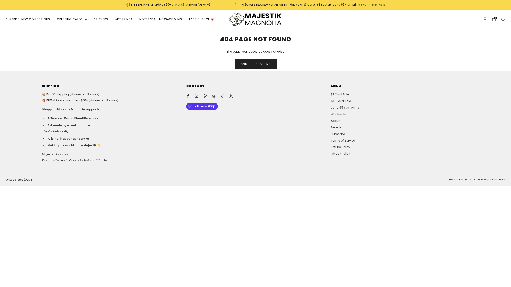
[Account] (485, 19)
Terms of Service (343, 141)
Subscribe (338, 134)
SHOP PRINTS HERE (373, 5)
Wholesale (338, 114)
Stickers (101, 19)
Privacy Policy (340, 154)
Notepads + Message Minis (160, 19)
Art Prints (123, 19)
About (335, 121)
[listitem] (168, 5)
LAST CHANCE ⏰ (201, 19)
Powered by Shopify (460, 179)
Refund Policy (340, 147)
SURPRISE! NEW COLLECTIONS (28, 19)
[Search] (503, 19)
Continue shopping (256, 64)
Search (336, 127)
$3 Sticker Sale (341, 101)
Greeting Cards (70, 19)
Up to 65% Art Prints (345, 108)
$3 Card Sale (340, 94)
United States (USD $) (20, 180)
